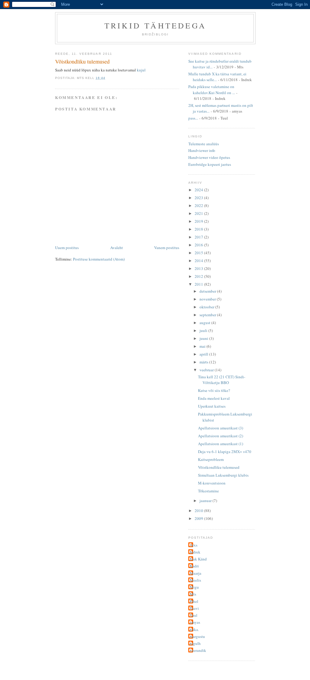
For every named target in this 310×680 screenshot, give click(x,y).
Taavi (194, 608)
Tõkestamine (208, 491)
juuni (204, 338)
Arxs (193, 545)
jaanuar (206, 500)
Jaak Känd (198, 559)
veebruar (207, 370)
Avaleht (116, 247)
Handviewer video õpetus (209, 157)
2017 (199, 237)
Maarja (195, 573)
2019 (199, 221)
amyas (195, 622)
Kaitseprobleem (211, 459)
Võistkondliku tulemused (82, 61)
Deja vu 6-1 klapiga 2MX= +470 (224, 451)
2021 (199, 213)
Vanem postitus (166, 247)
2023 (199, 197)
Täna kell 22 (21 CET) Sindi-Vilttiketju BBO (221, 380)
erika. (194, 629)
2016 (199, 245)
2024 (199, 189)
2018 (199, 229)
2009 (199, 518)
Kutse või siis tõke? (214, 390)
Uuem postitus (67, 247)
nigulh (195, 643)
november (208, 299)
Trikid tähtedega (155, 25)
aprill (204, 354)
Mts (193, 594)
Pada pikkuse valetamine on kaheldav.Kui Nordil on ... (211, 89)
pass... (193, 118)
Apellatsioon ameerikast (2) (220, 436)
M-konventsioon (212, 483)
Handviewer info (201, 150)
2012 (199, 276)
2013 (199, 268)
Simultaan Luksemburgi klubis (223, 475)
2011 (199, 284)
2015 (199, 252)
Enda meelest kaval (214, 398)
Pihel (194, 601)
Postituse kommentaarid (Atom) (99, 259)
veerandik (198, 650)
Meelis (195, 580)
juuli (204, 330)
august (205, 322)
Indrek (195, 552)
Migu (194, 587)
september (208, 314)
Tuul (193, 615)
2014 (199, 260)
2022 (199, 205)
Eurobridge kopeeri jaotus (209, 164)
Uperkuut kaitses (212, 406)
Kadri (194, 566)
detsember (208, 291)
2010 (199, 510)
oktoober (207, 307)
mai (203, 346)
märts (204, 362)
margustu (197, 636)
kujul (141, 70)
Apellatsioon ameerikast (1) (220, 443)
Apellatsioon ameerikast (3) (220, 428)
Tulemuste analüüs (203, 143)
